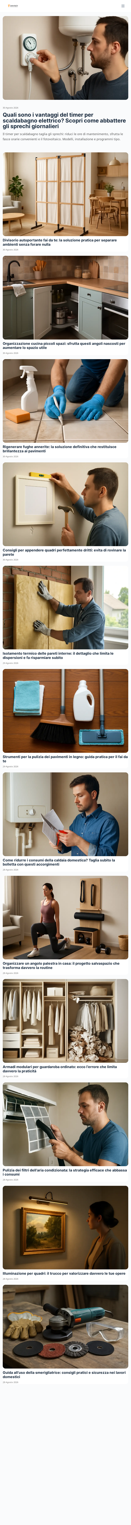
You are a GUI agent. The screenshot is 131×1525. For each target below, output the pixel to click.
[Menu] (123, 6)
